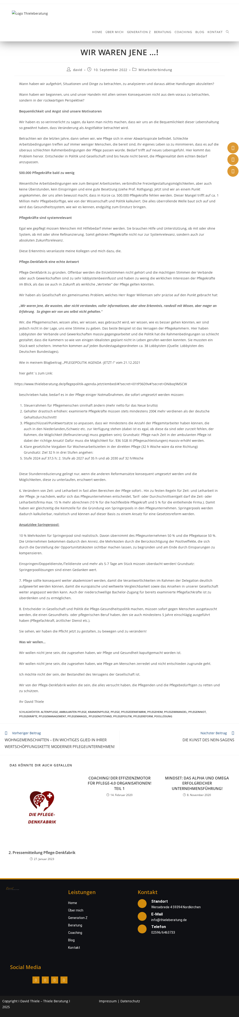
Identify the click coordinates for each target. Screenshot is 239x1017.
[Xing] (63, 979)
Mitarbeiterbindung (155, 70)
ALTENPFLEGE (49, 712)
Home (72, 903)
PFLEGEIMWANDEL (175, 712)
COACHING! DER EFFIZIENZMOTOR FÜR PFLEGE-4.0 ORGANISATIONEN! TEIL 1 (119, 783)
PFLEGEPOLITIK (122, 716)
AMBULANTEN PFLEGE (73, 712)
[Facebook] (35, 979)
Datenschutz (130, 1001)
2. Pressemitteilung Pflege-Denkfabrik (42, 852)
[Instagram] (45, 979)
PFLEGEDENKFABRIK (133, 712)
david (77, 70)
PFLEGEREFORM (143, 716)
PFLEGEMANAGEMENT (52, 716)
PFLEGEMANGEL (77, 716)
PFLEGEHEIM (155, 712)
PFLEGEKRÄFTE (28, 716)
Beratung (75, 925)
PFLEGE (115, 712)
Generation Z (78, 918)
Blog (71, 940)
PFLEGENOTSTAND (100, 716)
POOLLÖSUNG (163, 716)
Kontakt (74, 947)
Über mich (75, 910)
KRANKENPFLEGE (98, 712)
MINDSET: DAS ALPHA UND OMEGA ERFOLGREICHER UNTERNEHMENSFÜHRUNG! (197, 783)
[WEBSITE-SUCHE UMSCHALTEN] (227, 32)
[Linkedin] (54, 979)
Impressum (108, 1001)
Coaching (75, 933)
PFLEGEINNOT (197, 712)
